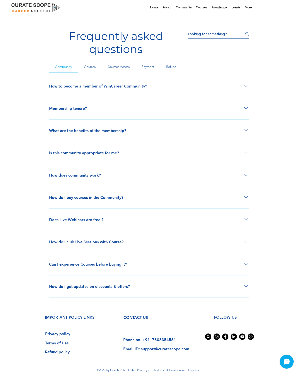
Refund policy (57, 351)
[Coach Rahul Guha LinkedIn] (234, 336)
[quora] (208, 336)
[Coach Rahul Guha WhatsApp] (251, 336)
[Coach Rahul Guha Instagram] (217, 336)
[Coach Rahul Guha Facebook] (225, 336)
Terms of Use (57, 342)
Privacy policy (57, 333)
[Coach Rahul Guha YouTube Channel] (242, 336)
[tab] (63, 66)
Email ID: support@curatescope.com (156, 348)
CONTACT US (135, 317)
